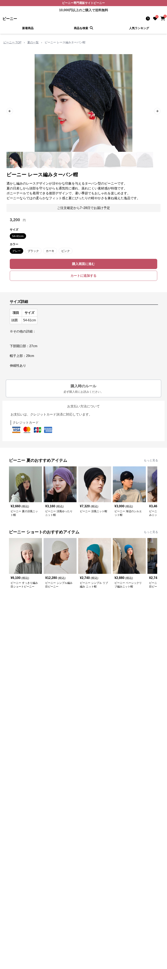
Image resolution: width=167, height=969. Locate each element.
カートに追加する (83, 275)
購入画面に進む (83, 264)
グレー (16, 251)
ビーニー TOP (12, 42)
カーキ (50, 251)
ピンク (65, 251)
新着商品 (28, 28)
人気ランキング (139, 28)
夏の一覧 (33, 42)
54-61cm (18, 236)
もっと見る (151, 460)
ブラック (33, 251)
